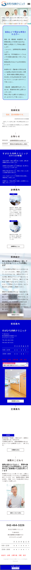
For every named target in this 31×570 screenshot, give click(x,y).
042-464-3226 (15, 525)
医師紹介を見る (15, 314)
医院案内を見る (15, 401)
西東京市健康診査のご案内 (18, 144)
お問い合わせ (15, 566)
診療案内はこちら (15, 246)
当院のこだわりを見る (15, 513)
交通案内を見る (15, 450)
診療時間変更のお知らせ (18, 140)
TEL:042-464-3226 (7, 340)
